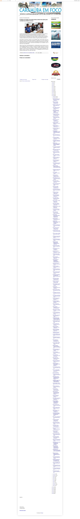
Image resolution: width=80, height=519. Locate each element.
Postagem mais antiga (45, 79)
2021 (53, 87)
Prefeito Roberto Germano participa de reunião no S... (56, 219)
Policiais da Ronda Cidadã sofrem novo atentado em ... (56, 327)
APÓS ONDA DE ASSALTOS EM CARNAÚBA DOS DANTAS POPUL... (56, 446)
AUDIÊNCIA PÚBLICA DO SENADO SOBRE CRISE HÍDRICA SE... (56, 381)
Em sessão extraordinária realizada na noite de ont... (56, 147)
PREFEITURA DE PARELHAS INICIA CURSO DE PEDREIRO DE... (56, 346)
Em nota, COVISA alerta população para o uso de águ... (56, 313)
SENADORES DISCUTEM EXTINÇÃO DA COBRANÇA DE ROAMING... (56, 443)
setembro (54, 475)
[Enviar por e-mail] (37, 52)
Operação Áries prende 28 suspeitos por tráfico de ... (56, 290)
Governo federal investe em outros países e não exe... (56, 368)
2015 (53, 95)
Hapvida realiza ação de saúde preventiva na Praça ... (56, 408)
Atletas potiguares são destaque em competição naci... (56, 411)
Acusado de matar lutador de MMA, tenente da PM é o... (56, 237)
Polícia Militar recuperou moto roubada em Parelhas (56, 108)
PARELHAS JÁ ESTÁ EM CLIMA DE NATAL (56, 150)
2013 (53, 488)
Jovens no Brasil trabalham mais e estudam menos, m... (56, 176)
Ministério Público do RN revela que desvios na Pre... (56, 335)
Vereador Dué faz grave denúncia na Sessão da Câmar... (56, 240)
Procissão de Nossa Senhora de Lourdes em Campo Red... (56, 115)
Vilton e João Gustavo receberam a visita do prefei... (56, 155)
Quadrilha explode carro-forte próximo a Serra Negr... (56, 321)
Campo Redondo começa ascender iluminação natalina (56, 164)
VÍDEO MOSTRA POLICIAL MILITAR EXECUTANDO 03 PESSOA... (56, 392)
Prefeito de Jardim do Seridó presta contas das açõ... (56, 117)
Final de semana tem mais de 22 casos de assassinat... (56, 324)
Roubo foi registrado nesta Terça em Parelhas (56, 396)
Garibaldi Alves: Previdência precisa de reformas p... (56, 287)
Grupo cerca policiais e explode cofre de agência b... (56, 161)
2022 (53, 86)
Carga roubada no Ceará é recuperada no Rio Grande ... (56, 284)
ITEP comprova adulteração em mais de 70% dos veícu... (56, 307)
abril (53, 481)
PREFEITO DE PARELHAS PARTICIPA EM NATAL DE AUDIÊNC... (56, 222)
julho (53, 477)
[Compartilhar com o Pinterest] (41, 52)
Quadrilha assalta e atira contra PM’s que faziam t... (56, 231)
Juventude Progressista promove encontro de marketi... (56, 457)
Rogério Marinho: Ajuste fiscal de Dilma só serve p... (56, 384)
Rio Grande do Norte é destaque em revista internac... (56, 210)
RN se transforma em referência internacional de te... (56, 405)
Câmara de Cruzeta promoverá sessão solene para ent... (56, 279)
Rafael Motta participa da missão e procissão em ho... (56, 190)
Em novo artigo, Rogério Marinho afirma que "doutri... (56, 343)
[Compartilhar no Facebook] (40, 52)
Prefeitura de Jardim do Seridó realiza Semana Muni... (56, 270)
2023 (53, 85)
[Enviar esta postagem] (36, 52)
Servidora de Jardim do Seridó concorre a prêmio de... (56, 158)
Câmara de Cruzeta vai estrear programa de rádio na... (56, 361)
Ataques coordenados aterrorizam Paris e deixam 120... (56, 330)
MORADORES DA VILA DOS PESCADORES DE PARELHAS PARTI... (56, 414)
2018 (53, 91)
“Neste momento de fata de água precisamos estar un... (56, 272)
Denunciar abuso (23, 510)
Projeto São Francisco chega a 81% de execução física (56, 228)
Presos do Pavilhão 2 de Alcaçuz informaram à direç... (56, 463)
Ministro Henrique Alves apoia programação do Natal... (56, 434)
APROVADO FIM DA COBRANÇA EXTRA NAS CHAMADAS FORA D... (56, 377)
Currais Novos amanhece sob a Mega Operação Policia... (56, 296)
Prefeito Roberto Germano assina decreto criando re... (56, 389)
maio (54, 480)
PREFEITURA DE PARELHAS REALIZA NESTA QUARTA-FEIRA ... (56, 166)
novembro (54, 97)
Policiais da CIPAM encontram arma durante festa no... (56, 187)
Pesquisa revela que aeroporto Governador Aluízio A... (56, 387)
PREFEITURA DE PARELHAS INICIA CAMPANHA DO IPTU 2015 (56, 454)
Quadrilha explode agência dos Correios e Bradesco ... (56, 123)
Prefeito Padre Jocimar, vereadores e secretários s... (56, 249)
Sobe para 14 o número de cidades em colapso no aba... (56, 310)
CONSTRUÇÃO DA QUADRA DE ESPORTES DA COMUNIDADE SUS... (56, 260)
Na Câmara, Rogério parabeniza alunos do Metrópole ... (56, 302)
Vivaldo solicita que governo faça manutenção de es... (56, 431)
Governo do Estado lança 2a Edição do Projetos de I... (56, 469)
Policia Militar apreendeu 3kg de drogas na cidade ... (56, 316)
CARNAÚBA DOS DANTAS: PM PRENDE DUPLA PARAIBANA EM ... (56, 450)
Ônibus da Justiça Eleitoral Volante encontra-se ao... (55, 102)
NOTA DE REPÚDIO (56, 372)
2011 (53, 490)
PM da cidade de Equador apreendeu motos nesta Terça (56, 399)
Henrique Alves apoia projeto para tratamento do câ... (56, 374)
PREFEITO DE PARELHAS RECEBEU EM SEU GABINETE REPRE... (56, 144)
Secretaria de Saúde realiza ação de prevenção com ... (56, 420)
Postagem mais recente (23, 79)
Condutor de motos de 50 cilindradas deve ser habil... (56, 170)
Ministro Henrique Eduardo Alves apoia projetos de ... (56, 257)
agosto (54, 476)
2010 (53, 492)
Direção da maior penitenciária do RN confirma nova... (56, 126)
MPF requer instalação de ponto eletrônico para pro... (56, 417)
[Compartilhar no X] (39, 52)
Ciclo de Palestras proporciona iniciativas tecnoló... (56, 353)
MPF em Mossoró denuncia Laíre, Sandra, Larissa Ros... (56, 213)
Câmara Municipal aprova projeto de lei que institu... (56, 184)
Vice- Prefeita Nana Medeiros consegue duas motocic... (56, 198)
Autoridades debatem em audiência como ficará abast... (56, 141)
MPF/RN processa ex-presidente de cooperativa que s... (56, 120)
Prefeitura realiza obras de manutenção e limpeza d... (56, 299)
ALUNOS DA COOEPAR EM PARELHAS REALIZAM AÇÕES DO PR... (56, 275)
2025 (53, 82)
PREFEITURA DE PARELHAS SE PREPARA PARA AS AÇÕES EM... (56, 243)
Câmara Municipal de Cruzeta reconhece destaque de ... (56, 196)
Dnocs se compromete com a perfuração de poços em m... (56, 370)
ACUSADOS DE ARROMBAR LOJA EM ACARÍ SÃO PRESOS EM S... (56, 132)
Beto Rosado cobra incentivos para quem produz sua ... (56, 181)
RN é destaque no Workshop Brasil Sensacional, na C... (56, 340)
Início (19, 15)
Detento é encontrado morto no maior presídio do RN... (56, 282)
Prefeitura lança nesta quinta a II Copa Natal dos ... (56, 255)
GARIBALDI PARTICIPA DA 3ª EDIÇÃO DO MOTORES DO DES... (56, 460)
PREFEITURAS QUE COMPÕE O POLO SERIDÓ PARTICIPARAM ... (56, 111)
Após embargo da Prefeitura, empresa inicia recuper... (56, 358)
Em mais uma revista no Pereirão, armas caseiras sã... (56, 129)
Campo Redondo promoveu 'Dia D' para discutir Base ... (56, 355)
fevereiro (54, 484)
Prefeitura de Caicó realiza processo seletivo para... (55, 193)
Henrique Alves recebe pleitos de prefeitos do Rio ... (56, 246)
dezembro (54, 96)
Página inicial (34, 79)
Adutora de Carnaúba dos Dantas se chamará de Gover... (56, 440)
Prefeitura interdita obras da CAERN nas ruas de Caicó (56, 466)
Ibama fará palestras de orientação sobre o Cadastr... (56, 350)
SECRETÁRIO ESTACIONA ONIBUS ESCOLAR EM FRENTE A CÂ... (56, 215)
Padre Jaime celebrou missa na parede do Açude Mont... (56, 204)
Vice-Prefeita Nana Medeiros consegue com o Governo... (56, 426)
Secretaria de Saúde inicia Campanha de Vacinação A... (56, 437)
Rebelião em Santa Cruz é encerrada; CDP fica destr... (56, 225)
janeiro (54, 485)
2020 (53, 89)
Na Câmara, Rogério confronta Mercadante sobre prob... (56, 138)
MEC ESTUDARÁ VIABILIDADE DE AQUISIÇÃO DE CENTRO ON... (55, 402)
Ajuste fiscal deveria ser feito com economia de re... (56, 135)
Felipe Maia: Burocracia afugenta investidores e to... (56, 338)
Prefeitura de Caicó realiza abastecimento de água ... (56, 267)
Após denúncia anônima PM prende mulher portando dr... (56, 100)
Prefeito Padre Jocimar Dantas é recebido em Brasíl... (56, 423)
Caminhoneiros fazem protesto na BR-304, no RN (56, 471)
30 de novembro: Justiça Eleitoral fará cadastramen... (56, 201)
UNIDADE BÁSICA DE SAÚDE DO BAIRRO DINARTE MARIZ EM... (56, 319)
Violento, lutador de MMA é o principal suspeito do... (56, 234)
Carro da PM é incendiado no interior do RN (56, 173)
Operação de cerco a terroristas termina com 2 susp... (56, 264)
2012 (53, 489)
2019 (53, 90)
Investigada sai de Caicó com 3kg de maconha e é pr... (56, 293)
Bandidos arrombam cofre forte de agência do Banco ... (56, 105)
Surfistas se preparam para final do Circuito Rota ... (56, 152)
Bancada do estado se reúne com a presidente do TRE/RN (56, 252)
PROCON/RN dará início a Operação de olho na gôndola (56, 178)
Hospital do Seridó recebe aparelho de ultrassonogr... (56, 207)
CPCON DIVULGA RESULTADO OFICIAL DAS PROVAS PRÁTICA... (56, 364)
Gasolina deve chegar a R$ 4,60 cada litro (56, 332)
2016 (53, 94)
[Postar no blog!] (38, 52)
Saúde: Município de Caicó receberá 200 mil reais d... (56, 304)
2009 (53, 493)
